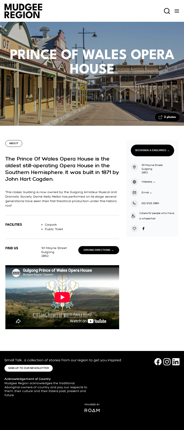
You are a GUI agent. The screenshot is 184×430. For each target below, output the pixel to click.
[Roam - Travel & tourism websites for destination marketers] (92, 410)
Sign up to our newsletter (28, 368)
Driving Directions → (99, 250)
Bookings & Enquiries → (152, 150)
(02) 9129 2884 (150, 203)
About (13, 143)
